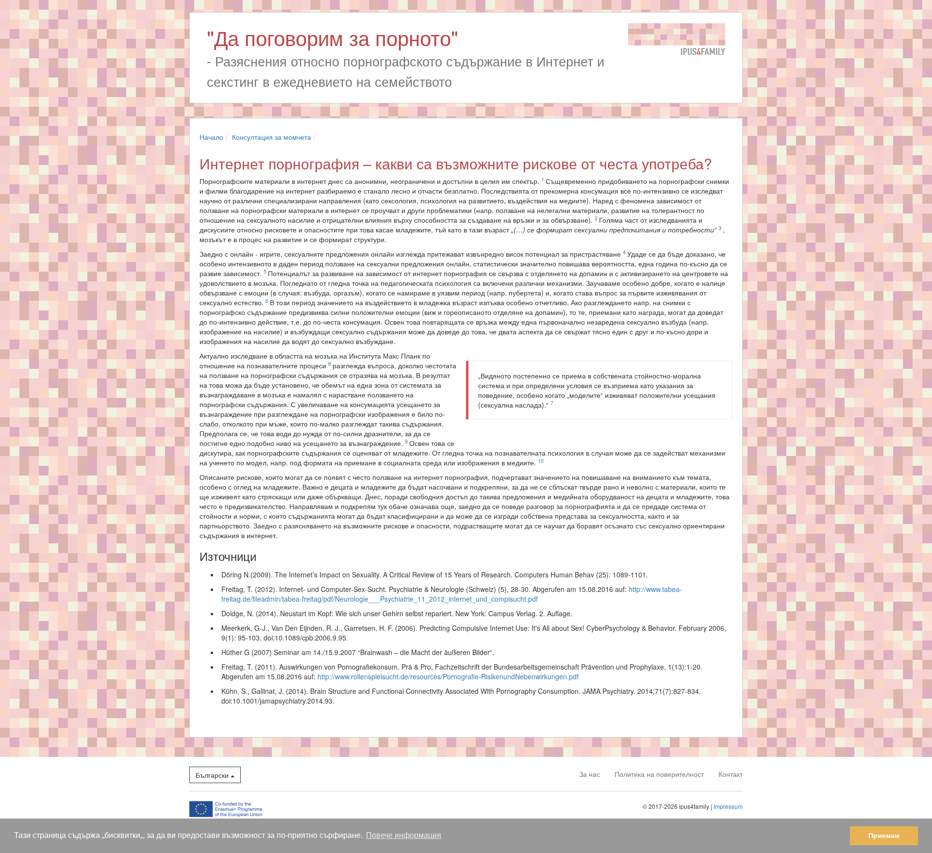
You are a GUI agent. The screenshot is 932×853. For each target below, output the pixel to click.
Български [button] (213, 775)
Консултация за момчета (271, 137)
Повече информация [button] (403, 835)
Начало (211, 137)
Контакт (730, 774)
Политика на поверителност (659, 774)
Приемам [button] (883, 835)
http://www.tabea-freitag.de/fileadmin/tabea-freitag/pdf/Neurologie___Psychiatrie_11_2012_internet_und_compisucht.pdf (451, 594)
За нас (589, 774)
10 (541, 460)
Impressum (728, 806)
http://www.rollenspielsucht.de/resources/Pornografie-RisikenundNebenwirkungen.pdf (448, 676)
